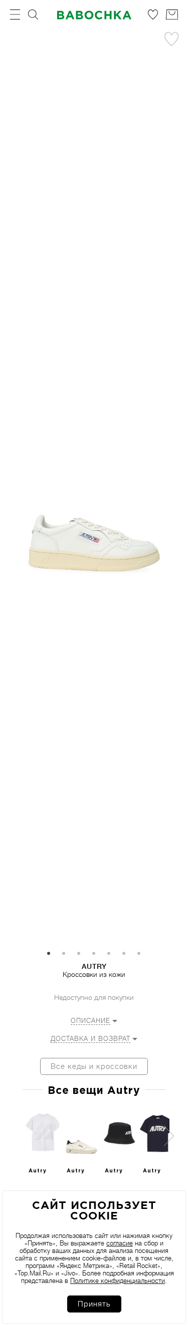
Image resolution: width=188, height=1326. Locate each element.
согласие (119, 1243)
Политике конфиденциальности (117, 1280)
